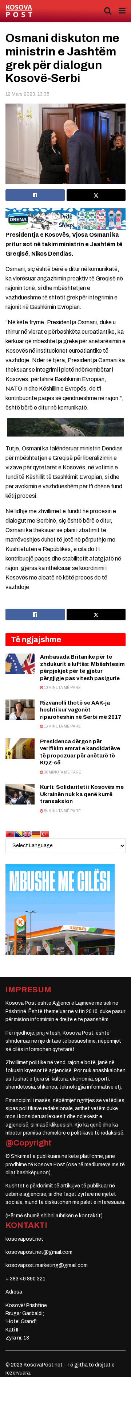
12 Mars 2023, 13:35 (27, 94)
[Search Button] (107, 11)
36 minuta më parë (62, 772)
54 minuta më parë (62, 811)
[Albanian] (9, 834)
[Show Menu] (122, 11)
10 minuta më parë (62, 688)
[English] (27, 834)
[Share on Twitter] (96, 195)
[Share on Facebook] (35, 195)
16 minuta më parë (62, 726)
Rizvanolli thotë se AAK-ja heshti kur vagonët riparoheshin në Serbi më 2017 (81, 710)
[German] (36, 834)
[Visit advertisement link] (65, 219)
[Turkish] (44, 834)
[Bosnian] (18, 834)
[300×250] (60, 909)
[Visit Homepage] (19, 11)
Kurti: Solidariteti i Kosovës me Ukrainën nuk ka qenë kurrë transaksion (82, 794)
